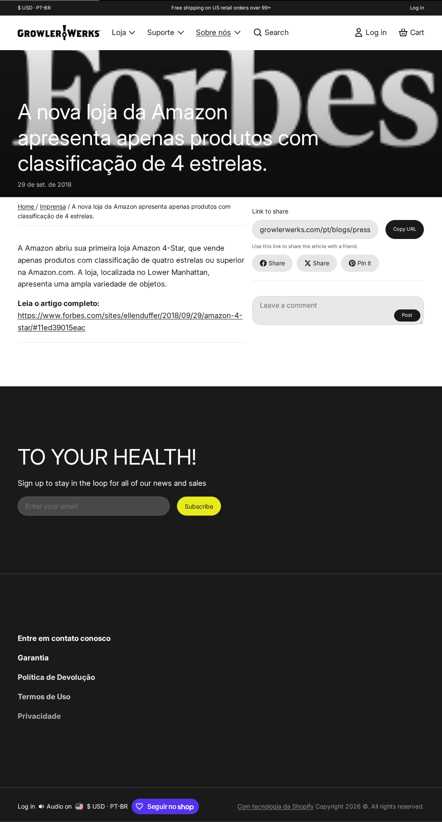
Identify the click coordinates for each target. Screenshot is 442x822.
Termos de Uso (44, 696)
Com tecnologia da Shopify (275, 806)
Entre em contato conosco (64, 638)
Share (276, 263)
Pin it (364, 263)
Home (27, 206)
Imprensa (53, 206)
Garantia (33, 657)
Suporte (160, 32)
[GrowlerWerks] (59, 32)
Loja (119, 32)
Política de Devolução (56, 677)
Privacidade (39, 715)
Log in (417, 8)
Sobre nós (213, 32)
